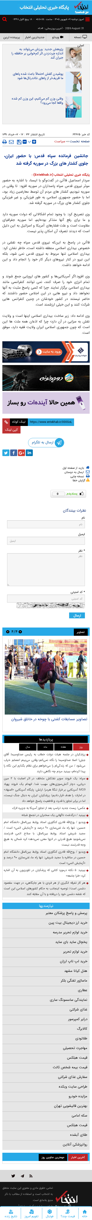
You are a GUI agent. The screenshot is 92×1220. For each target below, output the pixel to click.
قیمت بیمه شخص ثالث (70, 1067)
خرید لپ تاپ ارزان (73, 961)
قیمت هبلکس (77, 1058)
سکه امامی (79, 1115)
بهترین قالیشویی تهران (70, 1106)
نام (83, 517)
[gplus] (21, 452)
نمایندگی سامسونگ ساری (68, 1000)
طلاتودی (81, 1038)
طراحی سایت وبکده (73, 1086)
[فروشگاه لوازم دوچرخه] (46, 378)
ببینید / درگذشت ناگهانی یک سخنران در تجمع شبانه (53, 815)
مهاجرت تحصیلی (75, 1048)
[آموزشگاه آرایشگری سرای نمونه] (46, 403)
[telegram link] (22, 1176)
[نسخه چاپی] (4, 142)
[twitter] (5, 452)
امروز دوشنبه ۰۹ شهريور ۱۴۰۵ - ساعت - (58, 19)
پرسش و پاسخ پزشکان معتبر (66, 913)
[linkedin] (29, 452)
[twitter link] (13, 1176)
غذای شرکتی (78, 1009)
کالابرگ (82, 1029)
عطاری (82, 990)
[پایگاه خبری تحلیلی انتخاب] (81, 7)
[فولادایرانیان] (46, 352)
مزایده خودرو (78, 1096)
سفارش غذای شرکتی (72, 1077)
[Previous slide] (20, 631)
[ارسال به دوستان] (11, 142)
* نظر (81, 550)
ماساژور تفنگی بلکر (74, 980)
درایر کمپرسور (77, 1019)
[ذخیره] (19, 142)
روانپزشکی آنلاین (75, 1144)
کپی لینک (11, 429)
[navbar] (87, 19)
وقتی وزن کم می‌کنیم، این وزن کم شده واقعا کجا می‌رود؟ (37, 100)
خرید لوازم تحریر (75, 951)
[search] (5, 20)
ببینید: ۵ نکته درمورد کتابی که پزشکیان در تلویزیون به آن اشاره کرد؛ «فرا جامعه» (44, 873)
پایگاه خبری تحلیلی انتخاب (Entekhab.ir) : (61, 174)
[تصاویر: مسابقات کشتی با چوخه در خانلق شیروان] (46, 677)
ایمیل (81, 534)
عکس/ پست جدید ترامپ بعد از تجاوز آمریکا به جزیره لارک (48, 808)
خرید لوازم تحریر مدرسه (70, 932)
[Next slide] (7, 631)
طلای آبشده (78, 1135)
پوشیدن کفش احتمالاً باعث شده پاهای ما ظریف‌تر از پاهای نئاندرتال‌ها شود (38, 76)
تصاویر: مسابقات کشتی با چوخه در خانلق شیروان (49, 719)
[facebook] (13, 452)
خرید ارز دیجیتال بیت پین (68, 923)
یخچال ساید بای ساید (71, 942)
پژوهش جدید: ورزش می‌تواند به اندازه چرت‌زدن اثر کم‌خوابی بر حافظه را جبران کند (37, 53)
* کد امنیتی (78, 592)
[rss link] (31, 1176)
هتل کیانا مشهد (75, 971)
